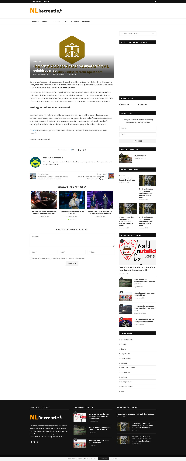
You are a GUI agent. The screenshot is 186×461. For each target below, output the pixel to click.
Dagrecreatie (125, 354)
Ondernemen (125, 372)
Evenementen (37, 62)
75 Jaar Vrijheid (140, 156)
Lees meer (114, 459)
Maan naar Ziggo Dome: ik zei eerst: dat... (72, 212)
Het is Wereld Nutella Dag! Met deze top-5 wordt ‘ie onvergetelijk (137, 268)
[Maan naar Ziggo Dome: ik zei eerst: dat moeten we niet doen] (72, 200)
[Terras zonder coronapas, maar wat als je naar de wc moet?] (125, 309)
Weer (123, 391)
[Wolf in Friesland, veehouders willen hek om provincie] (125, 283)
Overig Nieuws (126, 382)
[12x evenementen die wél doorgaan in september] (125, 322)
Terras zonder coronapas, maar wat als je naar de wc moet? (144, 308)
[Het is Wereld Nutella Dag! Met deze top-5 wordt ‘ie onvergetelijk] (137, 252)
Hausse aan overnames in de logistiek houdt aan (127, 178)
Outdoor (124, 377)
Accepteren (104, 459)
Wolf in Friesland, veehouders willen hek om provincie (144, 282)
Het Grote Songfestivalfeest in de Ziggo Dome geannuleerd (100, 212)
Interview (75, 21)
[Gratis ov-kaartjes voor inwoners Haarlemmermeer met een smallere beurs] (147, 180)
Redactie (46, 1)
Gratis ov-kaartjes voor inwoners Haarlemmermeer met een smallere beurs (146, 193)
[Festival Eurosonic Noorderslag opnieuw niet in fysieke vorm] (44, 200)
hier (34, 130)
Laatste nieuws (35, 1)
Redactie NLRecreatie (43, 74)
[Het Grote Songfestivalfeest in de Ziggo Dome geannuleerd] (100, 200)
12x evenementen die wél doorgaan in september (144, 320)
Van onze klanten (127, 386)
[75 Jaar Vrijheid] (125, 159)
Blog (66, 21)
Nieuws (35, 21)
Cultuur (123, 349)
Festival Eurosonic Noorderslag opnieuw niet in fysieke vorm (44, 212)
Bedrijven (86, 21)
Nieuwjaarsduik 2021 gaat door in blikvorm (144, 294)
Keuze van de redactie (128, 368)
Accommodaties (126, 339)
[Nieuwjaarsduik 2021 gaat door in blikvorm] (125, 296)
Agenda (45, 21)
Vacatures (56, 21)
